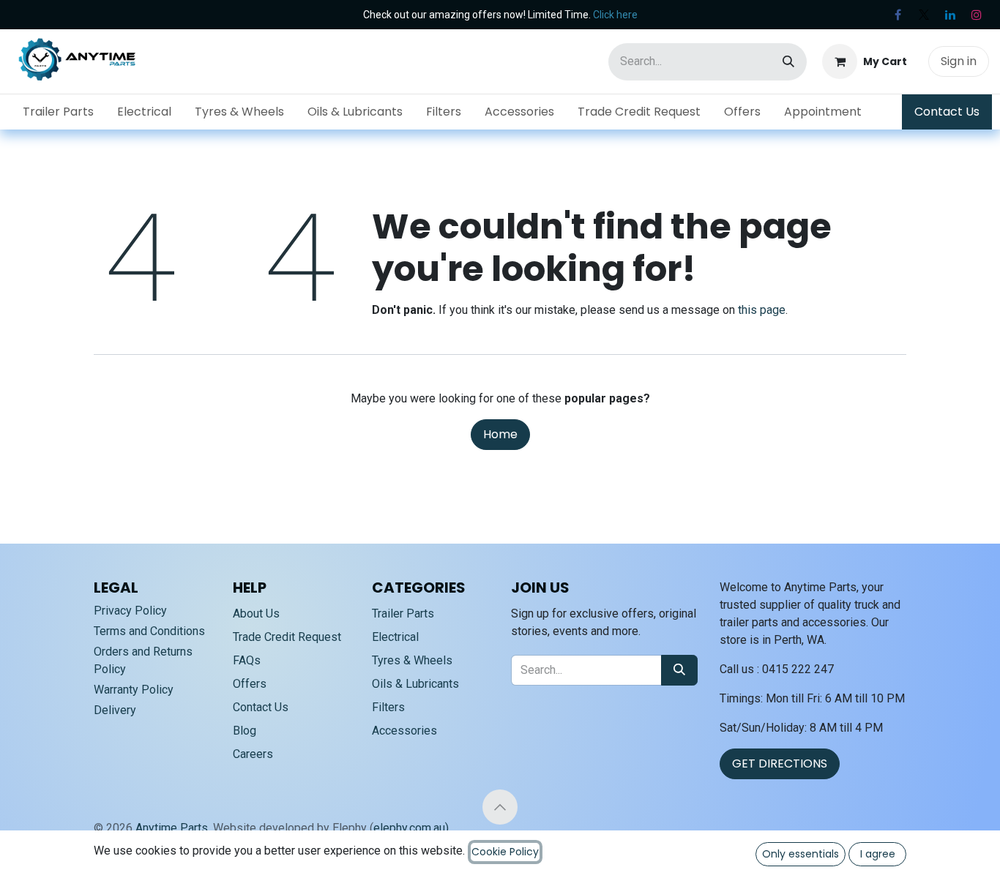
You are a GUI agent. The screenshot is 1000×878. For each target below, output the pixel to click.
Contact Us (947, 111)
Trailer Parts (403, 613)
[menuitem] (58, 112)
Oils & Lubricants (415, 684)
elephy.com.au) (411, 828)
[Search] (788, 61)
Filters (388, 707)
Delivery (115, 710)
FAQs (247, 660)
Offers (249, 684)
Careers (253, 754)
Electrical (395, 637)
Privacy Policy (130, 611)
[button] (500, 807)
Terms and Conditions (149, 631)
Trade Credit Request (287, 637)
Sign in (959, 61)
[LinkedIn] (950, 14)
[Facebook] (897, 14)
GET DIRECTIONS (779, 763)
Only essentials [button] (800, 854)
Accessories (404, 731)
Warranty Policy (133, 690)
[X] (924, 14)
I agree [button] (877, 854)
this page (762, 310)
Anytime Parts (171, 828)
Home (500, 434)
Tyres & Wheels (412, 660)
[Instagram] (976, 14)
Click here (615, 14)
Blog (244, 731)
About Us (256, 613)
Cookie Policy (505, 851)
